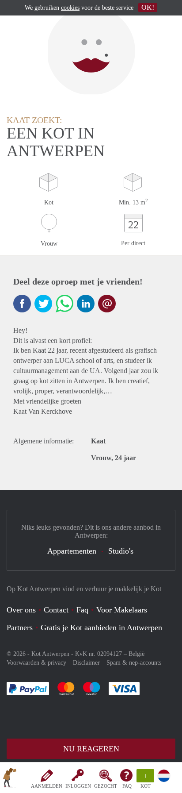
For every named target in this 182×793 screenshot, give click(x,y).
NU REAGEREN (91, 748)
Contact (56, 609)
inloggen (78, 786)
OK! (147, 7)
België (136, 654)
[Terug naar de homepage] (9, 779)
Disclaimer (86, 662)
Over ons (21, 609)
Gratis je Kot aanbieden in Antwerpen (101, 627)
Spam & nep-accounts (133, 662)
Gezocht (105, 786)
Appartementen (71, 551)
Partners (20, 627)
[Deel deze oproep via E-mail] (107, 303)
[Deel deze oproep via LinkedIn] (86, 303)
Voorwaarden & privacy (36, 662)
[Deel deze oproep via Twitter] (43, 303)
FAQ (127, 786)
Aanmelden (46, 786)
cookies (70, 7)
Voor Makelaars (121, 609)
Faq (82, 609)
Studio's (120, 551)
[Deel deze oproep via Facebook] (22, 303)
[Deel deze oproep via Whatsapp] (64, 303)
